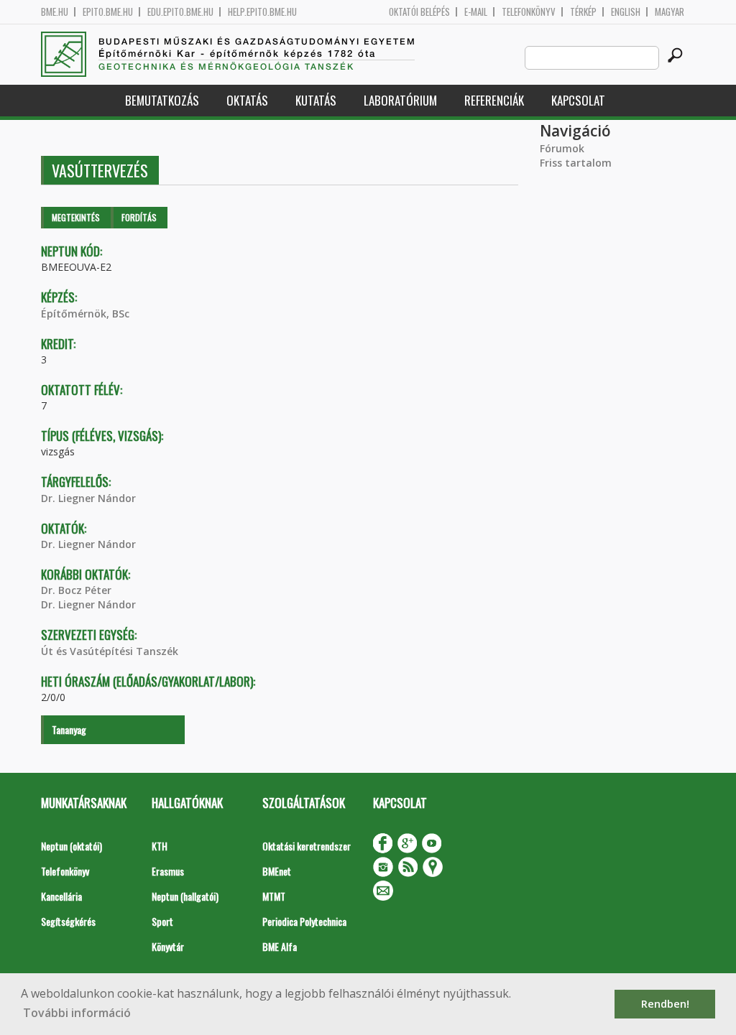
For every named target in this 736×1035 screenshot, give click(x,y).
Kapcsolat (578, 100)
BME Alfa (279, 946)
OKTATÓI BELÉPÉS (419, 12)
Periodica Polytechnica (304, 921)
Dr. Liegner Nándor (88, 498)
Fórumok (562, 148)
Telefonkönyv (529, 12)
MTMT (273, 896)
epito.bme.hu (108, 12)
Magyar (669, 12)
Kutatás (315, 100)
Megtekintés (76, 217)
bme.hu (54, 12)
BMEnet (276, 870)
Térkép (583, 12)
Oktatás (247, 100)
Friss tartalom (576, 163)
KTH (159, 845)
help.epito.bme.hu (262, 12)
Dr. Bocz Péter (76, 590)
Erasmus (168, 870)
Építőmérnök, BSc (85, 313)
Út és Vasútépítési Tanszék (109, 651)
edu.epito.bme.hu (180, 12)
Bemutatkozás (162, 100)
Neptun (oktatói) (71, 845)
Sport (162, 921)
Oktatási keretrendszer (306, 845)
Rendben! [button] (665, 1004)
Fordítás (139, 217)
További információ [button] (77, 1013)
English (625, 12)
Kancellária (61, 896)
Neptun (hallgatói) (185, 896)
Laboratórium (400, 100)
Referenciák (494, 100)
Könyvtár (168, 946)
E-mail (475, 12)
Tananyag (69, 729)
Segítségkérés (68, 921)
